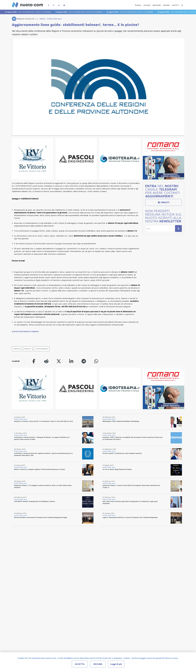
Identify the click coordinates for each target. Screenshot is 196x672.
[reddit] (46, 361)
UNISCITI (164, 202)
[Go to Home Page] (37, 19)
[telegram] (84, 361)
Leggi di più (116, 664)
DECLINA (97, 664)
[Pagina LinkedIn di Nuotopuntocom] (59, 4)
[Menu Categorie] (182, 4)
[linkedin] (71, 361)
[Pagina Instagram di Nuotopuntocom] (53, 4)
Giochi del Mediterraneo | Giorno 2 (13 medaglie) (66, 12)
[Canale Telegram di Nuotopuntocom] (64, 4)
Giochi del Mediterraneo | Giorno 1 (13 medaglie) (117, 12)
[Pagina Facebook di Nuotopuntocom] (48, 4)
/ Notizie (41, 19)
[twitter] (59, 361)
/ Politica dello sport (53, 19)
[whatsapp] (96, 361)
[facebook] (34, 361)
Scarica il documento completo (25, 331)
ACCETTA (79, 664)
